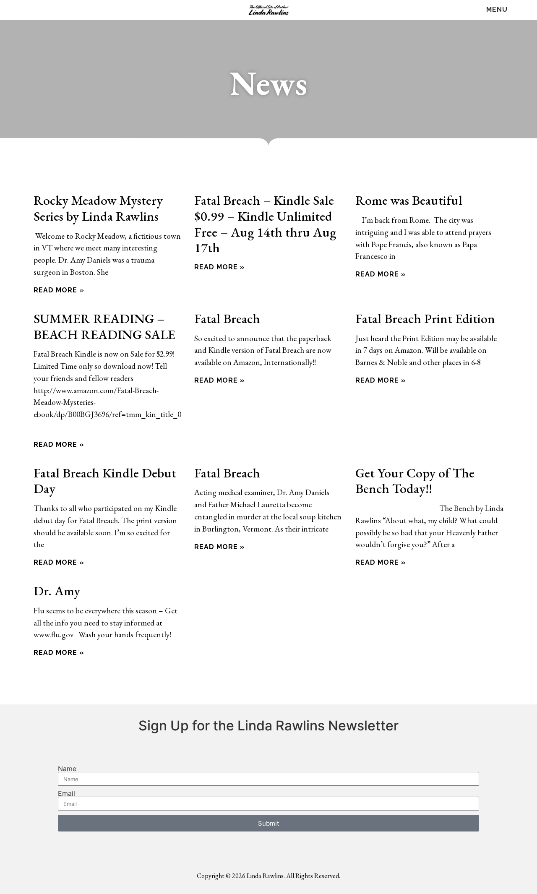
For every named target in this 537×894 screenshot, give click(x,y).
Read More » (59, 290)
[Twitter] (34, 10)
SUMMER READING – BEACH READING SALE (104, 326)
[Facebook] (18, 10)
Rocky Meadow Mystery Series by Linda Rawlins (98, 207)
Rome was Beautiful (408, 200)
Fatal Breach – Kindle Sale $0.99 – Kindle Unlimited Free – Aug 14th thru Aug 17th (265, 223)
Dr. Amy (57, 590)
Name (67, 768)
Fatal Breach (227, 318)
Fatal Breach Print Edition (425, 318)
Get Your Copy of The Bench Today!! (414, 480)
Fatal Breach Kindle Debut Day (105, 480)
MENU (497, 9)
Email (66, 793)
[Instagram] (51, 10)
